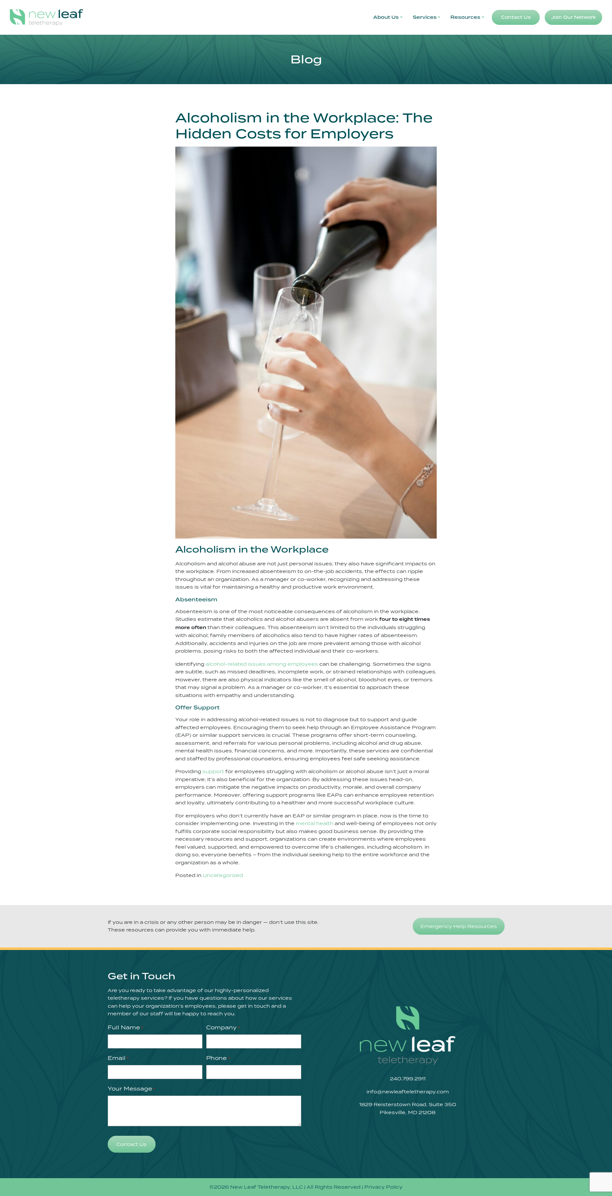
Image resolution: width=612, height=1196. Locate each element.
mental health (314, 823)
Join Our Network (573, 17)
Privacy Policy (383, 1187)
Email (118, 1058)
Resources (465, 17)
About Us (386, 17)
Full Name (125, 1027)
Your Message (131, 1088)
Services (425, 17)
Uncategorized (223, 875)
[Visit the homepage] (408, 1035)
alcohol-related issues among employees (262, 664)
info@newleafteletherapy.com (408, 1092)
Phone (218, 1058)
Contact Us (516, 17)
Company (223, 1027)
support (213, 771)
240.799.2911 (408, 1079)
